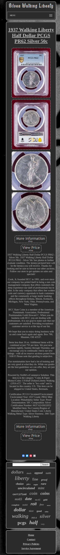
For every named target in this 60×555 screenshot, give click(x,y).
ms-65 (37, 500)
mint (41, 488)
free (42, 504)
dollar (20, 509)
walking (20, 516)
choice (20, 483)
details (29, 473)
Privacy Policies (31, 544)
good (39, 511)
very (43, 524)
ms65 (18, 499)
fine (35, 479)
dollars (17, 472)
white (46, 512)
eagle (36, 485)
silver (45, 516)
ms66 (48, 473)
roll (34, 504)
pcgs (22, 522)
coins (45, 493)
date (28, 498)
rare (43, 483)
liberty (22, 478)
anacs (49, 505)
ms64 (25, 505)
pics (28, 484)
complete (15, 505)
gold (45, 500)
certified (19, 494)
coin (33, 493)
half (33, 522)
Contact (31, 539)
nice (31, 510)
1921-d (34, 518)
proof (44, 479)
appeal (38, 472)
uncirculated (26, 488)
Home (31, 535)
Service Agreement (31, 548)
